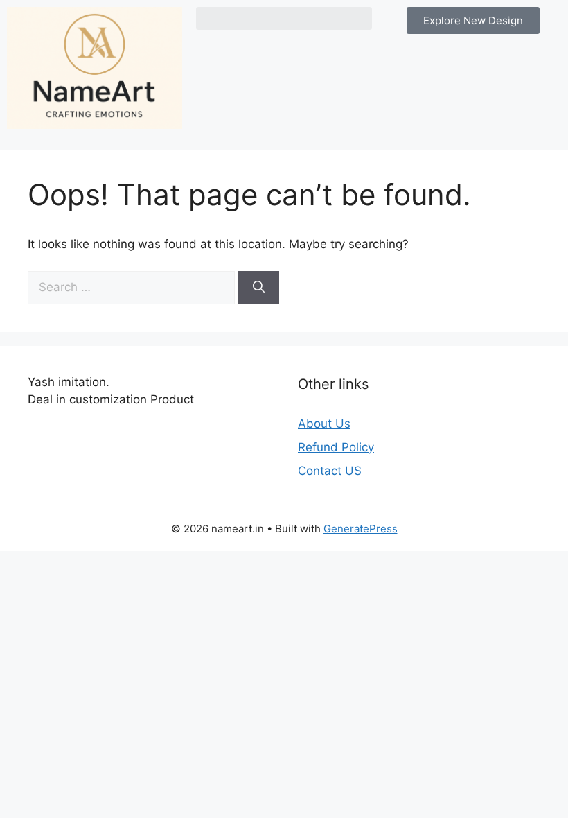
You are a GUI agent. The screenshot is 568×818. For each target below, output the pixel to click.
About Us (324, 423)
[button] (283, 18)
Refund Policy (336, 447)
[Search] (258, 287)
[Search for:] (133, 287)
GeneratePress (360, 528)
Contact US (330, 471)
